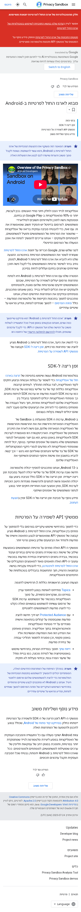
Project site (71, 856)
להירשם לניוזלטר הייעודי (41, 331)
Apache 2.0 (30, 800)
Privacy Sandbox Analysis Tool (60, 872)
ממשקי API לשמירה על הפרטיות (58, 351)
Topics (66, 590)
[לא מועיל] (52, 86)
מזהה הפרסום (63, 303)
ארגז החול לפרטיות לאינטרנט (60, 566)
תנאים (74, 894)
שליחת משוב (66, 94)
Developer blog (69, 833)
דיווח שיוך (64, 649)
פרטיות (63, 894)
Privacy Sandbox (69, 78)
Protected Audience (53, 615)
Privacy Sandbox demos (63, 878)
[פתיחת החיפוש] (25, 4)
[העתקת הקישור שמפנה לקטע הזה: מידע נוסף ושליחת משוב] (27, 709)
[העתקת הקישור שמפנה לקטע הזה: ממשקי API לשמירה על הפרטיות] (11, 517)
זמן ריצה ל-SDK (34, 347)
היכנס (8, 4)
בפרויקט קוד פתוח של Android (42, 723)
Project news (70, 839)
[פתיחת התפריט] (73, 4)
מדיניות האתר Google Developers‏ (58, 804)
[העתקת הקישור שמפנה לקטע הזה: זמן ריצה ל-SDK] (44, 366)
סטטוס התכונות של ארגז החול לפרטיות (56, 37)
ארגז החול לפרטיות (15, 250)
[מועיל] (58, 86)
